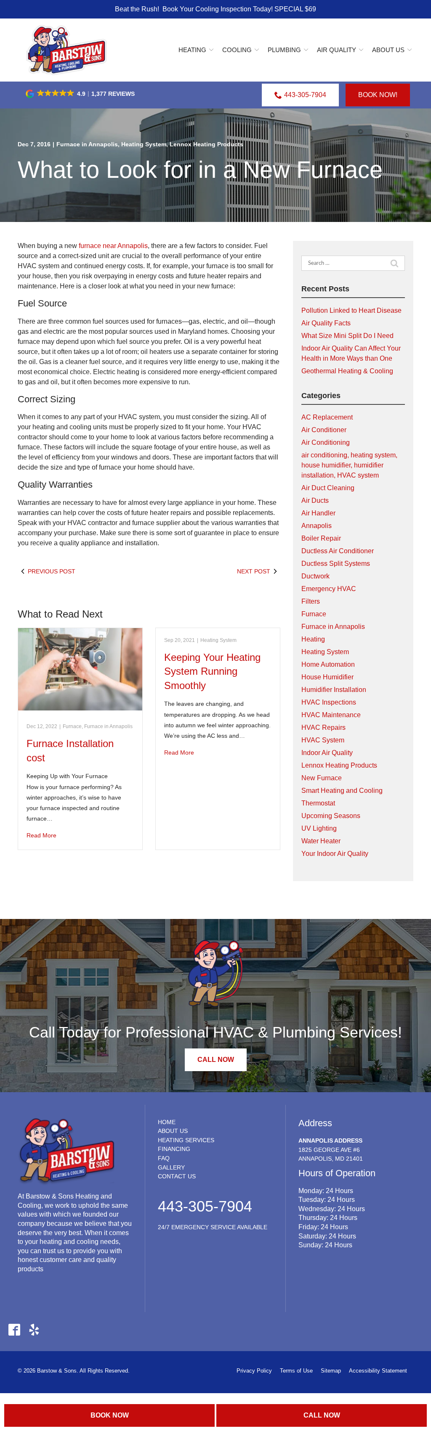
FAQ (164, 1158)
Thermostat (318, 803)
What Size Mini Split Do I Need (347, 335)
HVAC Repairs (323, 727)
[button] (81, 94)
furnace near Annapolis (113, 245)
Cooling (237, 49)
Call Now (321, 1415)
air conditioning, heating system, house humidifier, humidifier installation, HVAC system (349, 465)
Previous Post (51, 571)
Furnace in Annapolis (87, 144)
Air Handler (318, 513)
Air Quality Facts (326, 323)
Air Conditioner (323, 429)
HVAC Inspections (328, 702)
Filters (310, 601)
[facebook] (14, 1329)
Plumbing (284, 49)
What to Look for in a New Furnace (200, 169)
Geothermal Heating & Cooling (347, 371)
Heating (192, 49)
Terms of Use (296, 1371)
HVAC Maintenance (331, 714)
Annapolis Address (330, 1140)
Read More (41, 835)
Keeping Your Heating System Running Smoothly (212, 671)
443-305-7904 (305, 94)
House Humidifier (327, 677)
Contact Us (177, 1176)
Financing (174, 1149)
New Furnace (321, 778)
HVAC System (322, 740)
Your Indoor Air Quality (334, 853)
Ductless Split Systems (335, 563)
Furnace (72, 726)
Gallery (171, 1167)
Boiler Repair (321, 538)
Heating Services (186, 1140)
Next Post (253, 571)
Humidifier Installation (333, 689)
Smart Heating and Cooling (342, 790)
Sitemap (331, 1371)
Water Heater (321, 841)
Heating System (143, 144)
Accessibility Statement (378, 1371)
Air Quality (336, 49)
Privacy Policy (254, 1371)
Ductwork (315, 576)
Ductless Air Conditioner (337, 550)
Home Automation (328, 664)
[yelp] (34, 1329)
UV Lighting (319, 828)
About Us (388, 49)
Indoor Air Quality (327, 752)
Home (167, 1122)
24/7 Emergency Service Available (212, 1227)
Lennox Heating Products (206, 144)
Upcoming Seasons (330, 815)
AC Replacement (327, 417)
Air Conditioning (325, 442)
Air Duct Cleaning (327, 487)
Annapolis (316, 525)
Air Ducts (315, 500)
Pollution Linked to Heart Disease (351, 310)
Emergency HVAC (328, 588)
